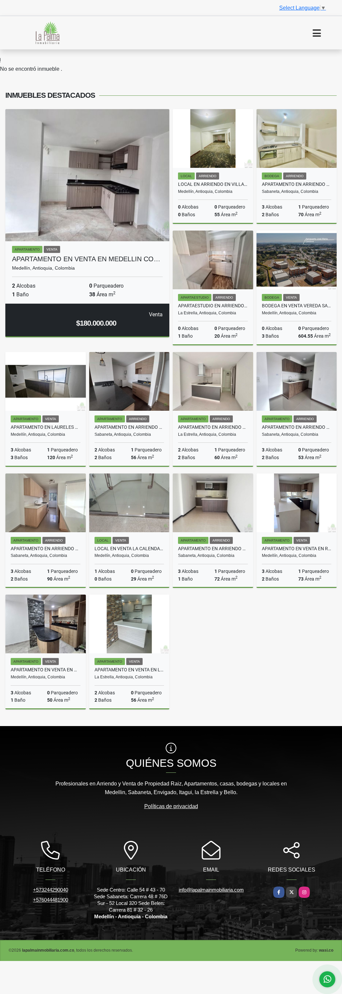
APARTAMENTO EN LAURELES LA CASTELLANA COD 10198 (45, 427)
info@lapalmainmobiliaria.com (211, 890)
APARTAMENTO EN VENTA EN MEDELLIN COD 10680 (45, 669)
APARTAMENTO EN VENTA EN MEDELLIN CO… (86, 259)
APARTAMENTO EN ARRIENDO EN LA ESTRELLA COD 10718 (213, 427)
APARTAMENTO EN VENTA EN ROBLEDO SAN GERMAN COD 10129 (297, 548)
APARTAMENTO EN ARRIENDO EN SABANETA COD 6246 (213, 548)
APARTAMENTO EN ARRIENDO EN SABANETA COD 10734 (297, 184)
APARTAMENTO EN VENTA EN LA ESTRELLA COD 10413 (129, 669)
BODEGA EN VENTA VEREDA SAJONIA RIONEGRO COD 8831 (297, 305)
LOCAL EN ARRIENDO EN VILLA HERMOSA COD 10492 (213, 184)
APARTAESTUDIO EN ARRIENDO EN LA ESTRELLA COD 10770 (213, 305)
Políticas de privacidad (171, 806)
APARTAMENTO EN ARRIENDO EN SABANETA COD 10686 (129, 427)
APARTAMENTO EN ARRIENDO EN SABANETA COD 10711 (45, 548)
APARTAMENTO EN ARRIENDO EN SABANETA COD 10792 (297, 427)
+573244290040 (50, 890)
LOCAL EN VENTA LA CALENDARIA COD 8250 (129, 548)
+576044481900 (50, 900)
